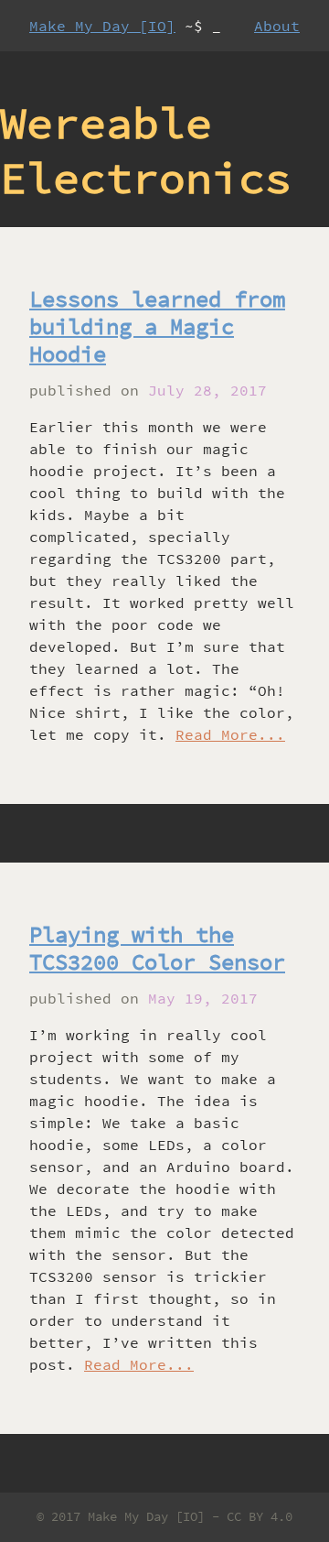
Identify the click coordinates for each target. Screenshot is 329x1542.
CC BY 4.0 (259, 1516)
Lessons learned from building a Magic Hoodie (157, 326)
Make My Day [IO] (102, 25)
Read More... (230, 734)
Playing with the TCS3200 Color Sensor (157, 948)
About (277, 25)
